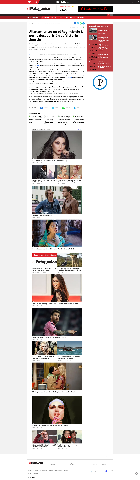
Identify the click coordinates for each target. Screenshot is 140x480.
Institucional (104, 466)
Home (29, 15)
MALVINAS (72, 17)
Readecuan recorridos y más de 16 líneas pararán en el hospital (104, 32)
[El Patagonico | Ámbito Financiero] (65, 2)
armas (38, 65)
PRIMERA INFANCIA (73, 457)
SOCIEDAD (100, 35)
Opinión (51, 466)
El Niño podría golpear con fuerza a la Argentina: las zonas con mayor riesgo (104, 65)
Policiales (45, 15)
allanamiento (68, 77)
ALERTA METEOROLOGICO (102, 61)
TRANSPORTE (100, 28)
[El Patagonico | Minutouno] (58, 2)
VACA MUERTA (100, 44)
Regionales (36, 15)
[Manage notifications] (136, 473)
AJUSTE (60, 17)
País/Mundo (54, 15)
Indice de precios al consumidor (60, 457)
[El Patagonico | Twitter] (29, 2)
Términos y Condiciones (74, 466)
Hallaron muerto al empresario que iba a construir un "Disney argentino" (103, 39)
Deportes (62, 15)
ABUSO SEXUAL (101, 53)
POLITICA (53, 17)
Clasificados (89, 15)
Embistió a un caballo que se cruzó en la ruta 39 (35, 121)
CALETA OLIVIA (80, 17)
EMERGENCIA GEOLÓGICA (103, 457)
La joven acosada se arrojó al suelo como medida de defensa (78, 122)
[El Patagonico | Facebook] (33, 2)
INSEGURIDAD (45, 17)
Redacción (95, 466)
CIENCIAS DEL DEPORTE (33, 457)
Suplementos (104, 463)
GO (79, 457)
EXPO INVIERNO (93, 457)
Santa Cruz (70, 15)
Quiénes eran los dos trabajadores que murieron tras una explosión (103, 48)
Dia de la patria (85, 457)
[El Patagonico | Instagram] (36, 2)
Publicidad (104, 464)
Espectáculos (80, 15)
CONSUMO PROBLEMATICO (45, 457)
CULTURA (66, 17)
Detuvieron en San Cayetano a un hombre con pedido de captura (63, 123)
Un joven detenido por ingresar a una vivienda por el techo (50, 122)
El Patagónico (32, 23)
